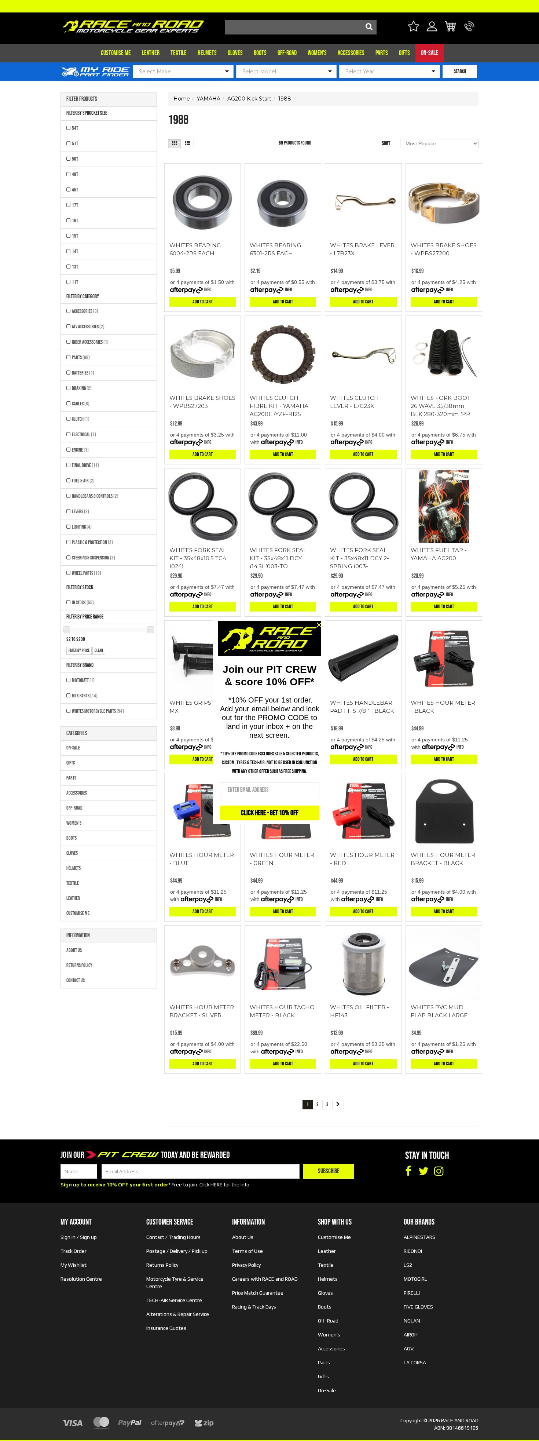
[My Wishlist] (413, 27)
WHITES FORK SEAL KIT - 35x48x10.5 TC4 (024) (197, 558)
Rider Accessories (90, 342)
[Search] (369, 27)
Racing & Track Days (254, 1307)
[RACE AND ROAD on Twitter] (423, 1171)
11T (75, 282)
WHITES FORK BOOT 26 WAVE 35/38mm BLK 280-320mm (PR (440, 405)
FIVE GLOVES (418, 1307)
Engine (80, 450)
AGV (409, 1348)
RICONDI (413, 1251)
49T (75, 174)
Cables (80, 404)
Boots (260, 53)
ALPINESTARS (419, 1237)
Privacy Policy (246, 1265)
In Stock (83, 602)
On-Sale (429, 53)
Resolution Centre (81, 1279)
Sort (386, 143)
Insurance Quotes (166, 1328)
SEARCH (460, 71)
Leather (151, 53)
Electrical (84, 434)
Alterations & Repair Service (177, 1314)
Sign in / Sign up (78, 1237)
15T (75, 236)
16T (75, 221)
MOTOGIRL (415, 1279)
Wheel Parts (86, 573)
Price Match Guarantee (257, 1293)
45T (75, 190)
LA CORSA (415, 1362)
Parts (381, 53)
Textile (178, 53)
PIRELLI (412, 1293)
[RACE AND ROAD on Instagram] (439, 1171)
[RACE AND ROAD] (133, 25)
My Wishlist (73, 1265)
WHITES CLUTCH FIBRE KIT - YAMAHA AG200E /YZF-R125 (279, 405)
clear (99, 650)
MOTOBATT (83, 680)
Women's (317, 53)
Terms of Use (247, 1251)
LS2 (408, 1265)
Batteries (83, 373)
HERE (216, 1185)
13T (75, 267)
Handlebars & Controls (95, 496)
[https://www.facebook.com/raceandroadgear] (408, 1171)
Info (208, 290)
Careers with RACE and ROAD (265, 1279)
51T (75, 144)
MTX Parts (85, 696)
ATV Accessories (88, 327)
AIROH (411, 1335)
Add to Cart (202, 302)
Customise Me (116, 53)
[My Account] (432, 31)
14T (75, 251)
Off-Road (287, 53)
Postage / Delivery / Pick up (177, 1251)
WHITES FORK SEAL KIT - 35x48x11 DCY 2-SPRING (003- (359, 558)
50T (75, 159)
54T (75, 128)
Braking (82, 388)
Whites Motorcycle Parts (98, 711)
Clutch (80, 419)
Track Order (73, 1251)
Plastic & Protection (92, 542)
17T (75, 205)
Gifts (404, 53)
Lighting (82, 527)
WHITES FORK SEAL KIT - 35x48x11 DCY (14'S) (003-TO (278, 558)
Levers (80, 511)
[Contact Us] (469, 31)
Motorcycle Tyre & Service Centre (174, 1282)
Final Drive (85, 465)
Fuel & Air (83, 481)
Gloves (235, 53)
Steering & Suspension (93, 558)
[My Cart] (451, 27)
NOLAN (412, 1321)
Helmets (207, 53)
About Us (74, 950)
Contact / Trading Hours (173, 1237)
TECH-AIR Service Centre (174, 1300)
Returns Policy (79, 965)
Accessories (351, 53)
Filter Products (81, 99)
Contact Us (75, 980)
